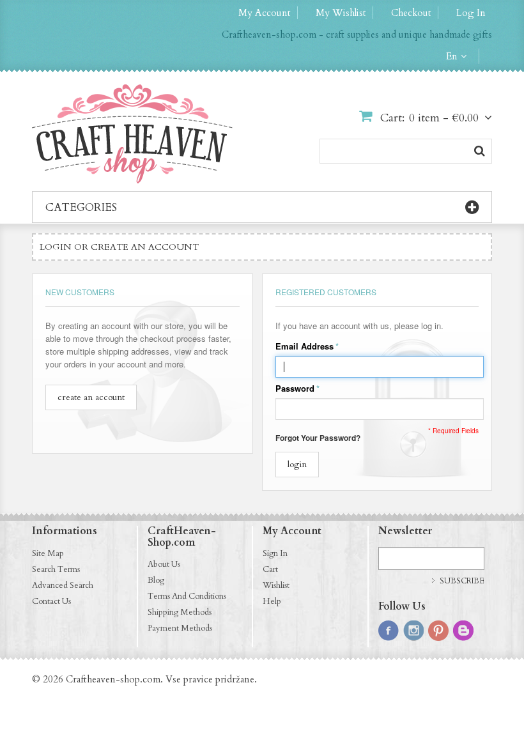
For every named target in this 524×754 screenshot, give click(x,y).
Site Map (48, 553)
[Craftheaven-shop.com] (132, 133)
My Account (264, 12)
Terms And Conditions (187, 596)
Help (272, 601)
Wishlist (276, 585)
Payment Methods (180, 628)
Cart (270, 569)
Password (294, 388)
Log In (471, 12)
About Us (164, 564)
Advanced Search (62, 585)
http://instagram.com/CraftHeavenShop (413, 630)
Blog (156, 580)
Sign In (275, 553)
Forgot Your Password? (317, 437)
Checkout (411, 12)
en (452, 56)
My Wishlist (341, 12)
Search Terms (56, 569)
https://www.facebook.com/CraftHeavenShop (388, 630)
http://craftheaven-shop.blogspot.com (463, 630)
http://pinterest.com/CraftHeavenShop (438, 630)
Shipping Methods (180, 612)
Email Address (304, 346)
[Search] (479, 151)
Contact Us (51, 601)
